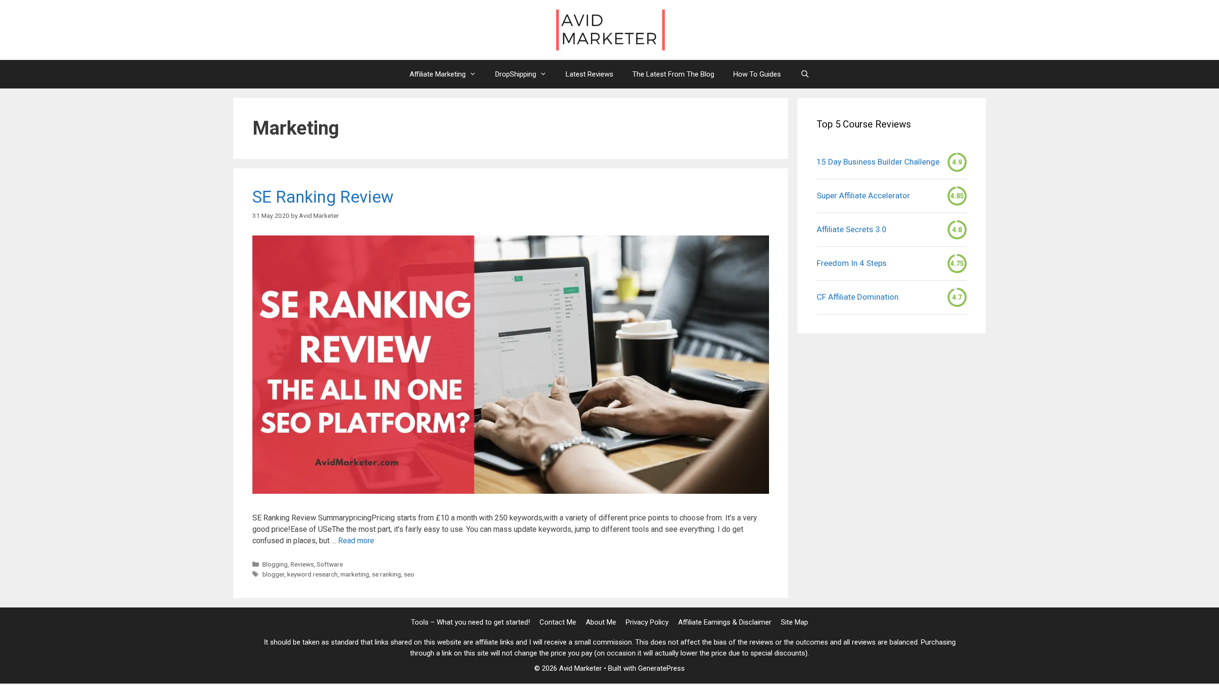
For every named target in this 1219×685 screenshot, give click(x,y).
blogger (273, 574)
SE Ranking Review (322, 197)
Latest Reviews (589, 74)
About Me (601, 622)
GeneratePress (661, 668)
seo (409, 574)
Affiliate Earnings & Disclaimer (724, 622)
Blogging (275, 564)
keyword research (312, 574)
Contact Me (558, 622)
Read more (356, 540)
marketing (354, 574)
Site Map (794, 622)
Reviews (302, 564)
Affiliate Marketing (438, 74)
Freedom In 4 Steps (852, 263)
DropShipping (515, 74)
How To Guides (757, 74)
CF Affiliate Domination (858, 297)
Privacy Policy (647, 622)
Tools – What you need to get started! (470, 622)
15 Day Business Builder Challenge (878, 161)
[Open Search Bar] (804, 74)
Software (330, 564)
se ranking (386, 574)
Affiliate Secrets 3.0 (852, 229)
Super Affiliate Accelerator (863, 195)
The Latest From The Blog (673, 74)
